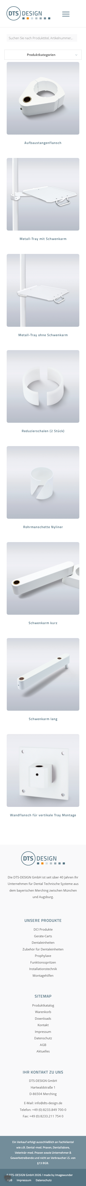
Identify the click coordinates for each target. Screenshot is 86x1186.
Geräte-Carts (43, 936)
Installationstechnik (43, 969)
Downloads (43, 1018)
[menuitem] (67, 18)
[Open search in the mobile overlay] (43, 40)
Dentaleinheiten (43, 942)
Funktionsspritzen (43, 962)
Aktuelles (43, 1051)
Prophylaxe (43, 956)
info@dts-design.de (48, 1103)
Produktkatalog (43, 1005)
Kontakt (43, 1025)
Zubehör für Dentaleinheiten (43, 949)
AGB (43, 1045)
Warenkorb (43, 1012)
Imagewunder (64, 1175)
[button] (7, 1178)
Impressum (43, 1032)
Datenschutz (43, 1038)
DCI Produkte (43, 929)
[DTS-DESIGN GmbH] (28, 13)
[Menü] (66, 18)
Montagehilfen (43, 975)
